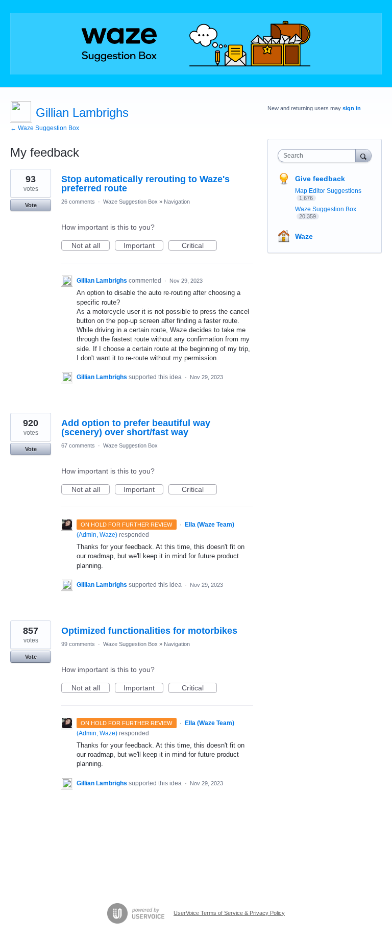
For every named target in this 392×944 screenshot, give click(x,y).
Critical (199, 246)
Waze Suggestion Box (130, 201)
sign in (351, 108)
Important (143, 246)
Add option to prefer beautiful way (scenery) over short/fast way (135, 427)
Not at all (90, 246)
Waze (304, 236)
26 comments (78, 201)
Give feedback (320, 179)
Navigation (177, 201)
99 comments (78, 644)
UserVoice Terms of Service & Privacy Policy (229, 913)
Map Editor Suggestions (328, 190)
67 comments (78, 445)
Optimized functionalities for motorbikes (149, 631)
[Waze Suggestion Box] (196, 43)
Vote (31, 205)
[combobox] (319, 155)
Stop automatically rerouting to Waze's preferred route (145, 183)
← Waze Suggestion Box (44, 128)
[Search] (363, 155)
